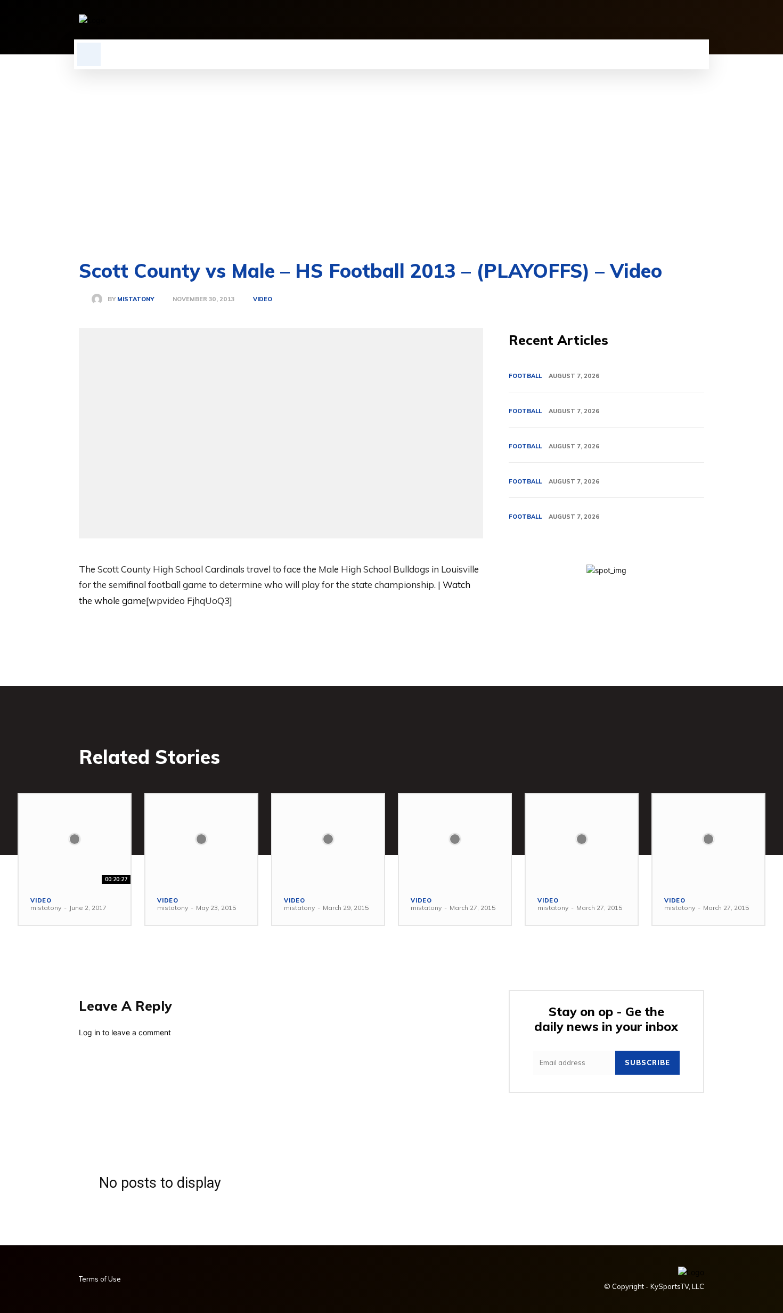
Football (525, 376)
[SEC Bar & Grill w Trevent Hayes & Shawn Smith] (74, 839)
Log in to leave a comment (125, 1032)
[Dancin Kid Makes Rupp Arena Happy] (455, 839)
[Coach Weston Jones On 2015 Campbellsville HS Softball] (328, 839)
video (262, 299)
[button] (89, 54)
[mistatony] (100, 299)
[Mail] (643, 19)
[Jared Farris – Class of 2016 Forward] (201, 839)
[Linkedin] (625, 19)
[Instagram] (607, 19)
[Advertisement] (391, 149)
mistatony (135, 299)
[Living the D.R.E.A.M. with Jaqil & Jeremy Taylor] (708, 839)
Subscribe (647, 1062)
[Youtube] (697, 19)
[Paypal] (661, 19)
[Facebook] (589, 19)
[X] (679, 19)
